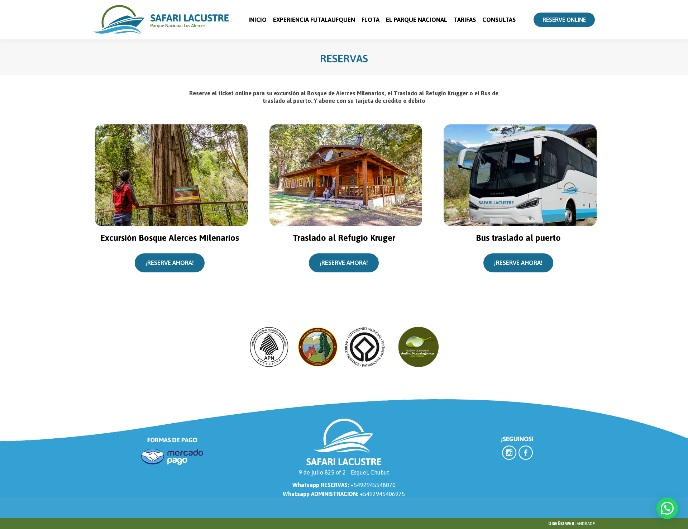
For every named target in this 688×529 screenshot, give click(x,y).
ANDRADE (586, 523)
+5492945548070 (373, 485)
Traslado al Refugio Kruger (344, 238)
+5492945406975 (382, 494)
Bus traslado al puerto (518, 238)
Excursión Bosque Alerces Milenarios (169, 238)
